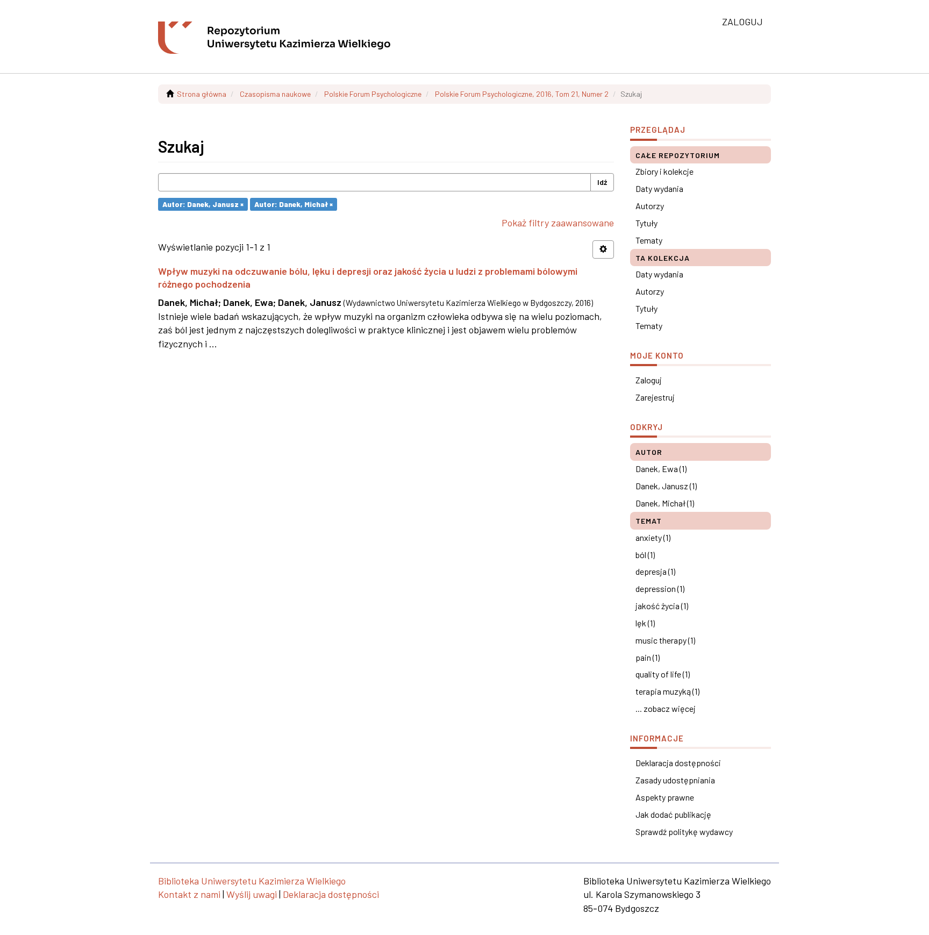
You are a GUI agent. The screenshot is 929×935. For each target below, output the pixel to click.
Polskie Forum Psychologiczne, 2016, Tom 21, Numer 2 (522, 93)
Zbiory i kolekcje (664, 171)
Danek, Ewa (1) (661, 468)
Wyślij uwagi (251, 894)
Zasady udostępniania (675, 780)
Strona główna (201, 93)
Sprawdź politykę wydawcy (684, 831)
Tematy (648, 240)
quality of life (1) (662, 674)
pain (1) (647, 657)
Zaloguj (648, 380)
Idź (602, 182)
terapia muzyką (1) (667, 691)
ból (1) (645, 554)
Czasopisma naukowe (275, 93)
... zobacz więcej (665, 708)
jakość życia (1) (661, 606)
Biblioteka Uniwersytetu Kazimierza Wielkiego (252, 881)
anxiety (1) (652, 537)
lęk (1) (645, 623)
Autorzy (649, 206)
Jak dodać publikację (673, 814)
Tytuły (646, 223)
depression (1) (659, 588)
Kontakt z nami (189, 894)
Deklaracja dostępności (678, 763)
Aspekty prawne (664, 797)
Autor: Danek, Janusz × (203, 204)
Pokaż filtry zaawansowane (558, 223)
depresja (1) (655, 571)
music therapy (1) (665, 640)
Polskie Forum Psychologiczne (372, 93)
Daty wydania (659, 188)
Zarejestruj (655, 397)
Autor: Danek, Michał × (293, 204)
